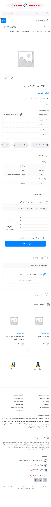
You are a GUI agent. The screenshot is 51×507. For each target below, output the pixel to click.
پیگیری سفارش (19, 410)
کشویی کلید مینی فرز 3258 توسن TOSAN (14, 337)
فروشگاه (46, 404)
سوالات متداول (19, 398)
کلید (33, 31)
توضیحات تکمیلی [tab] (38, 145)
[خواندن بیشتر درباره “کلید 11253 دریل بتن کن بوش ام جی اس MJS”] (46, 344)
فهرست (42, 27)
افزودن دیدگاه (27, 244)
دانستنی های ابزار (44, 407)
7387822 (36, 470)
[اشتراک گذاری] (12, 77)
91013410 (37, 465)
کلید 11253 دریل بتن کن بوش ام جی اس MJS (38, 337)
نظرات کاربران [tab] (18, 145)
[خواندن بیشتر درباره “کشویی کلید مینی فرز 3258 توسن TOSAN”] (21, 344)
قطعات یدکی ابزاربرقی (43, 31)
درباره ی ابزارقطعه (44, 398)
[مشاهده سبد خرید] (3, 21)
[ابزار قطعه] (25, 5)
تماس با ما (46, 401)
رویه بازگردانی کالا (18, 401)
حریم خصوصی (19, 404)
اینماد (32, 447)
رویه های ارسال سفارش (17, 407)
